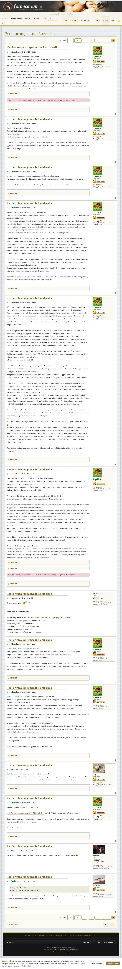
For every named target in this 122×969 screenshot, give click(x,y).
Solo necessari (97, 963)
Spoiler (13, 93)
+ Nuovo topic (70, 21)
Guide (27, 18)
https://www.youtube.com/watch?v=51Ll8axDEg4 (25, 813)
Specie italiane (16, 18)
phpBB (54, 947)
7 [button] (108, 40)
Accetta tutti (113, 963)
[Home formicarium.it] (61, 6)
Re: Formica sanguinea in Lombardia (32, 47)
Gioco (4, 23)
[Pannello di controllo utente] (92, 20)
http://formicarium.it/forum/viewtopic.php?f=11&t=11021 (48, 617)
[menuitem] (90, 942)
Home (4, 18)
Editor (98, 20)
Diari (44, 18)
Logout (105, 20)
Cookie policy (26, 966)
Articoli (36, 18)
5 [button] (97, 40)
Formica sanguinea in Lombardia (30, 33)
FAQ (112, 20)
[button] (70, 40)
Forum (52, 18)
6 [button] (103, 40)
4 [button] (91, 40)
